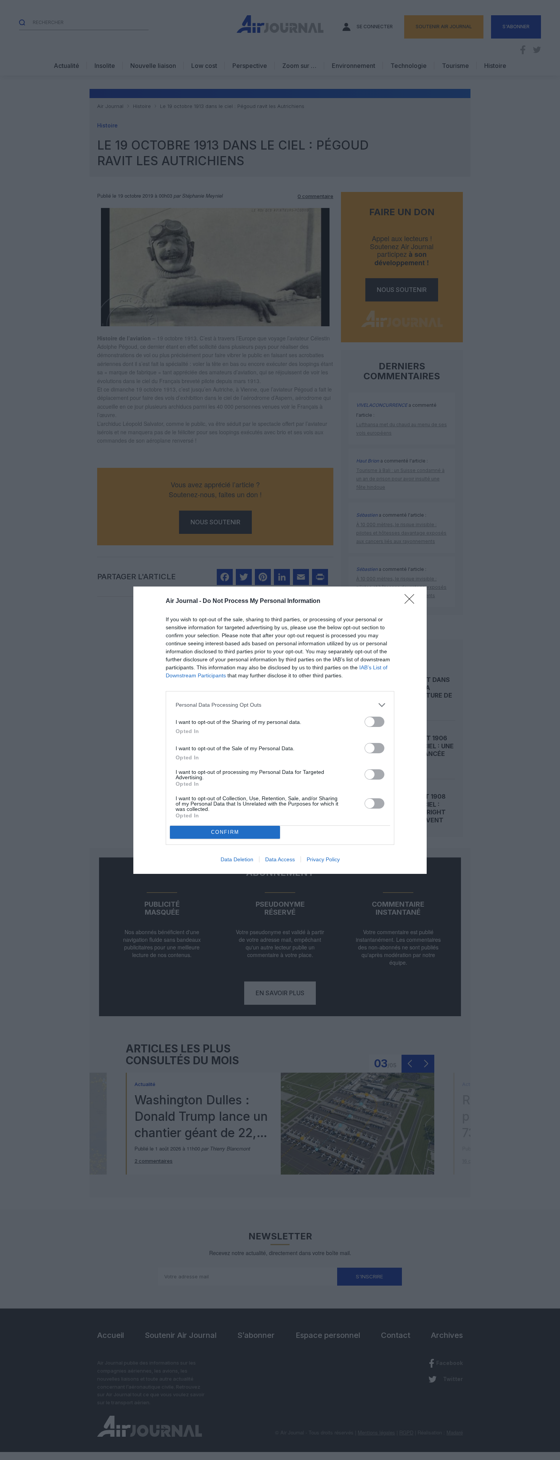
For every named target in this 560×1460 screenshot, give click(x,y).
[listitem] (280, 705)
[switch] (374, 722)
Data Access (280, 859)
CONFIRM (225, 832)
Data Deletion (237, 859)
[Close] (412, 601)
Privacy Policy (323, 859)
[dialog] (280, 730)
